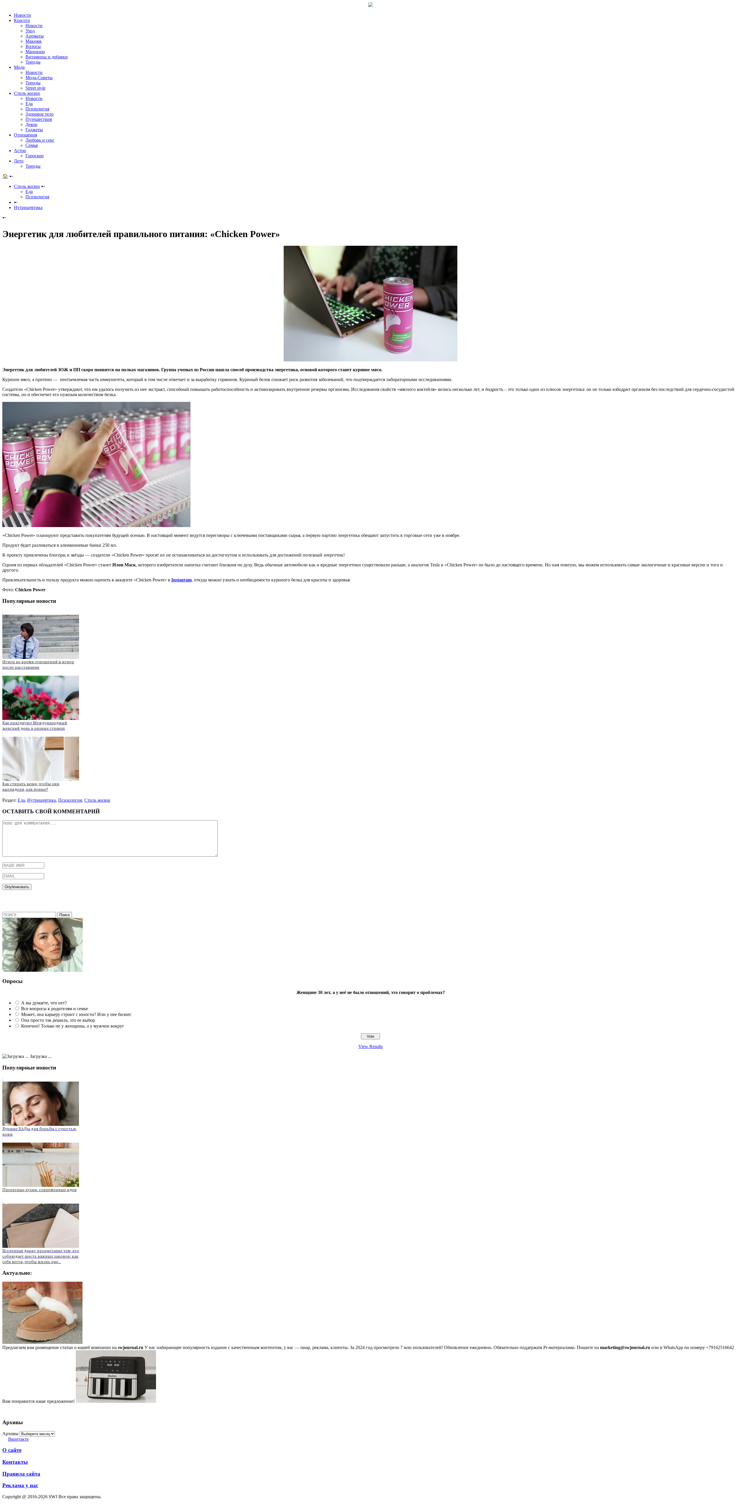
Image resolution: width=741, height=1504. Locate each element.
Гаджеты (34, 129)
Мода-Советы (39, 77)
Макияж (33, 41)
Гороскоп (34, 155)
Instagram (181, 579)
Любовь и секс (39, 140)
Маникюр (35, 51)
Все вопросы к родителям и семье (54, 1008)
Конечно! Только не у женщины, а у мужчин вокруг (72, 1025)
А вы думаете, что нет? (44, 1002)
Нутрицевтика (28, 207)
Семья (31, 145)
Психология (37, 108)
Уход (30, 30)
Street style (35, 88)
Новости (22, 15)
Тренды (33, 62)
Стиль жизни (27, 93)
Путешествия (38, 119)
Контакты (15, 1462)
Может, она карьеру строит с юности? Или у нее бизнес (76, 1014)
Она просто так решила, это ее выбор (58, 1020)
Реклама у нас (20, 1485)
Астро (20, 150)
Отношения (25, 134)
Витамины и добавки (46, 56)
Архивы (10, 1433)
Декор (31, 124)
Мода (19, 67)
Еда (29, 103)
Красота (22, 20)
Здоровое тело (39, 114)
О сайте (11, 1450)
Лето (18, 160)
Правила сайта (21, 1474)
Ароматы (34, 36)
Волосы (33, 46)
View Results (370, 1046)
